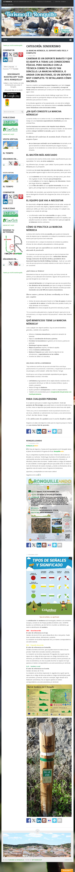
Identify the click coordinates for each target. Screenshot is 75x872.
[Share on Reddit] (15, 54)
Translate (15, 69)
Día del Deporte (8, 5)
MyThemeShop (37, 860)
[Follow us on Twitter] (33, 431)
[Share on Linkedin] (5, 59)
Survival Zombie (60, 1)
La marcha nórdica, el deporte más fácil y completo (47, 52)
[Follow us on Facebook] (28, 431)
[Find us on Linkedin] (39, 431)
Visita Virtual (8, 172)
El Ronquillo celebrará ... (43, 1)
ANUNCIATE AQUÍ (8, 134)
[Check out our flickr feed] (49, 431)
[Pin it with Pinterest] (20, 54)
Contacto (68, 860)
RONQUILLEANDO (34, 441)
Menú (5, 40)
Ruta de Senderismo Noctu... (23, 1)
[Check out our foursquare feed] (54, 431)
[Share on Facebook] (5, 54)
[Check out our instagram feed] (44, 431)
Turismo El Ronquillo (16, 860)
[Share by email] (10, 59)
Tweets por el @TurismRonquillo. (13, 45)
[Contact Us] (59, 431)
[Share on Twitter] (10, 54)
